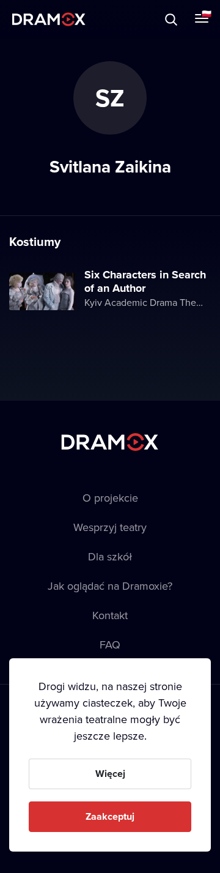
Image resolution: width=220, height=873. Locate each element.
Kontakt (110, 615)
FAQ (110, 644)
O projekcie (110, 497)
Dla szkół (110, 556)
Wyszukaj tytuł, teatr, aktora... (115, 19)
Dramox (49, 19)
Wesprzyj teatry (110, 527)
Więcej (110, 774)
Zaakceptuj (110, 816)
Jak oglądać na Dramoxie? (110, 585)
